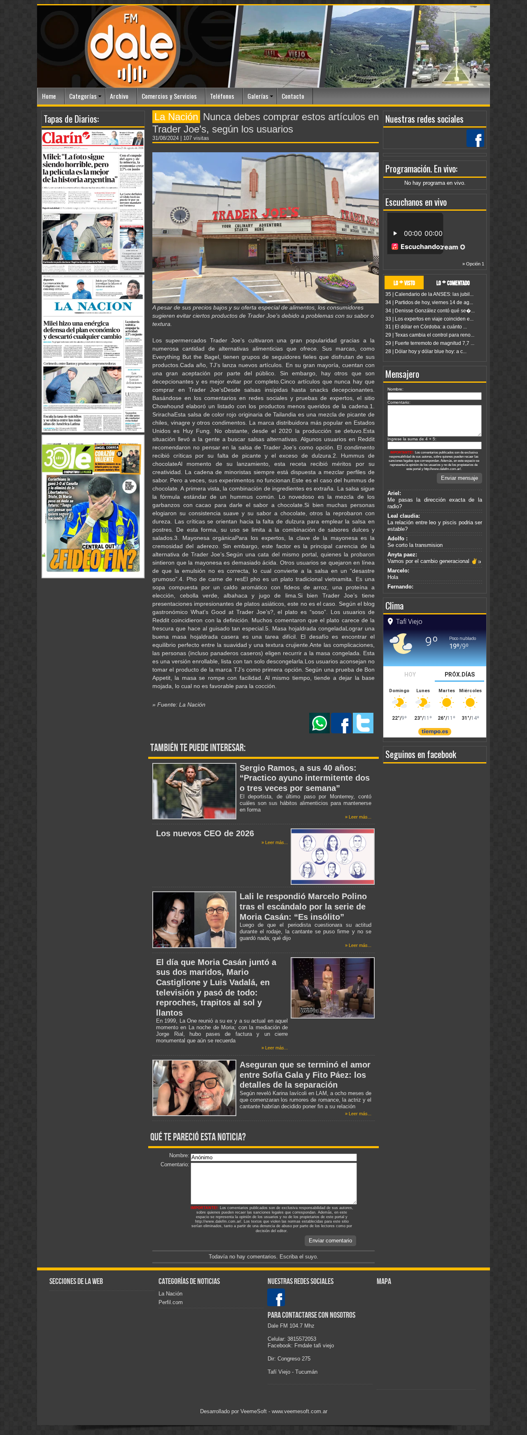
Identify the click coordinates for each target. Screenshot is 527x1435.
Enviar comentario (330, 1240)
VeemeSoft (254, 1411)
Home (49, 96)
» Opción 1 (473, 263)
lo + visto (404, 282)
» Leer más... (358, 816)
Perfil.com (171, 1302)
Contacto (293, 96)
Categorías (83, 96)
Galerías (257, 96)
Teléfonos (222, 96)
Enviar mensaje (459, 478)
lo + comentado (453, 282)
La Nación (170, 1294)
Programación (407, 168)
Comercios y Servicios (169, 96)
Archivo (119, 96)
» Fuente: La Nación (178, 704)
